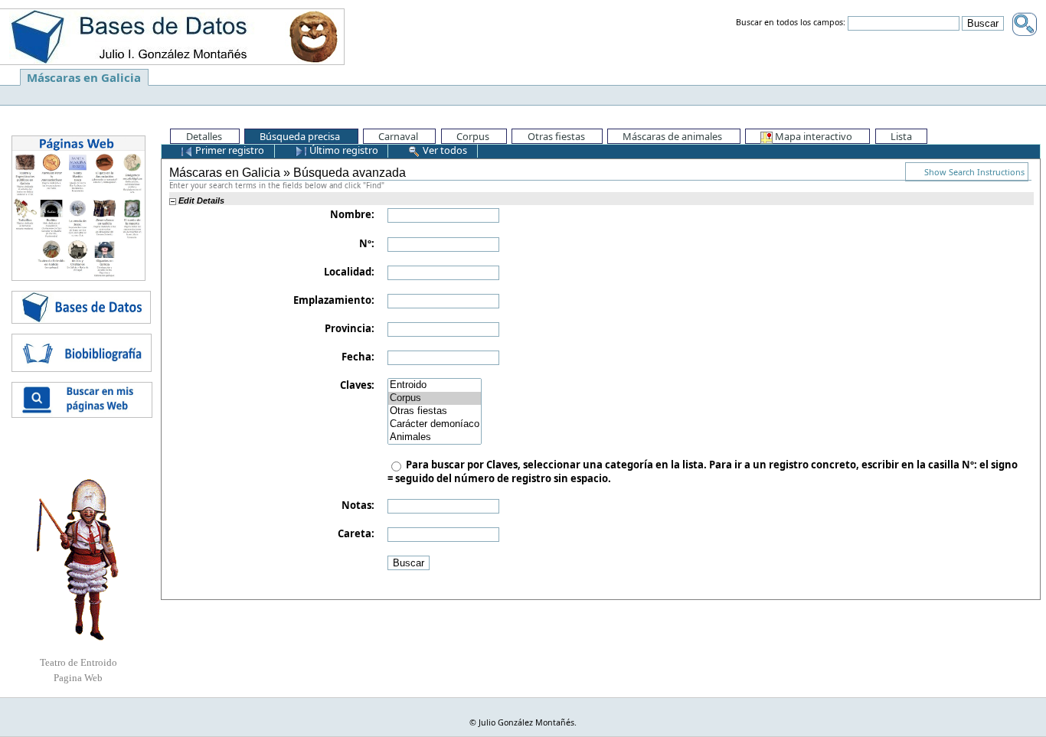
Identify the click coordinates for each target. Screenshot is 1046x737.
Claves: (357, 385)
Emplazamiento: (333, 300)
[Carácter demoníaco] (434, 424)
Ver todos (443, 150)
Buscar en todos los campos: (790, 23)
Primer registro (228, 150)
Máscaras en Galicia (84, 77)
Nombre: (352, 214)
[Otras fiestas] (434, 411)
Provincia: (349, 328)
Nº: (366, 243)
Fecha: (358, 357)
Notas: (358, 505)
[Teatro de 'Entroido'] (78, 559)
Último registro (342, 150)
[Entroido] (434, 385)
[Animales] (434, 437)
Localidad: (349, 272)
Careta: (356, 533)
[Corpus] (434, 398)
